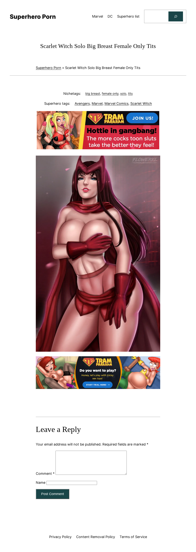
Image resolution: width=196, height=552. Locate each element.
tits (130, 93)
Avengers (82, 103)
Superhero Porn (48, 68)
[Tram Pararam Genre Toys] (98, 388)
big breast (92, 93)
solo (123, 93)
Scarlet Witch (141, 103)
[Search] (175, 16)
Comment (45, 474)
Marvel (97, 103)
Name (40, 483)
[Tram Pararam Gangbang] (98, 148)
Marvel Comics (116, 103)
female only (110, 93)
